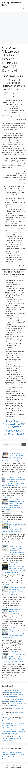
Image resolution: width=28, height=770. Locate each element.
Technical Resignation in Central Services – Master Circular (13, 738)
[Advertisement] (14, 26)
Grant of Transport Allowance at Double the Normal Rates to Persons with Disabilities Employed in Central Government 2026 (13, 568)
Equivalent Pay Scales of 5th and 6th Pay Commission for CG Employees (13, 725)
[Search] (24, 444)
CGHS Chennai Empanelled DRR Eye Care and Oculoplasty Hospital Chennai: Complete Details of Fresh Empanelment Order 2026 (13, 658)
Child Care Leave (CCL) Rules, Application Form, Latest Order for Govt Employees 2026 (13, 731)
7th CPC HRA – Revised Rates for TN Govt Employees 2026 (16, 611)
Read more (11, 475)
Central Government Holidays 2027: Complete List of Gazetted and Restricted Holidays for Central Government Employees (13, 457)
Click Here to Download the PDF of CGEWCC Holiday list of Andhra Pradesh (14, 427)
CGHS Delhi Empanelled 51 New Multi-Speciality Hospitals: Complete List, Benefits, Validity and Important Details (13, 633)
